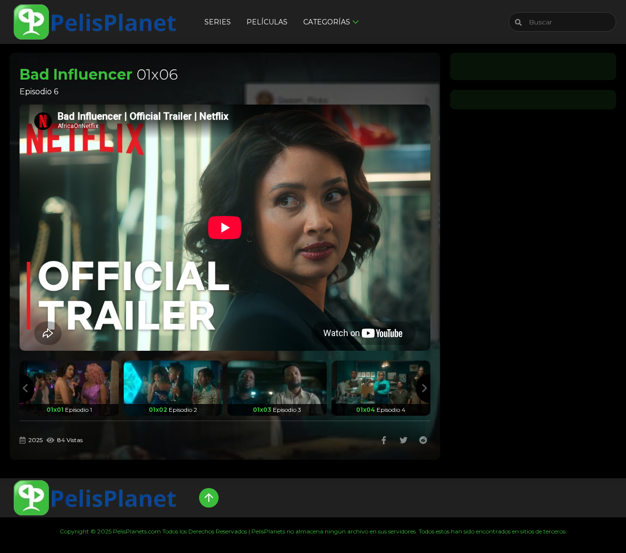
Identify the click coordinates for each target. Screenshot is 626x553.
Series (217, 22)
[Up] (209, 498)
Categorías (326, 22)
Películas (267, 22)
